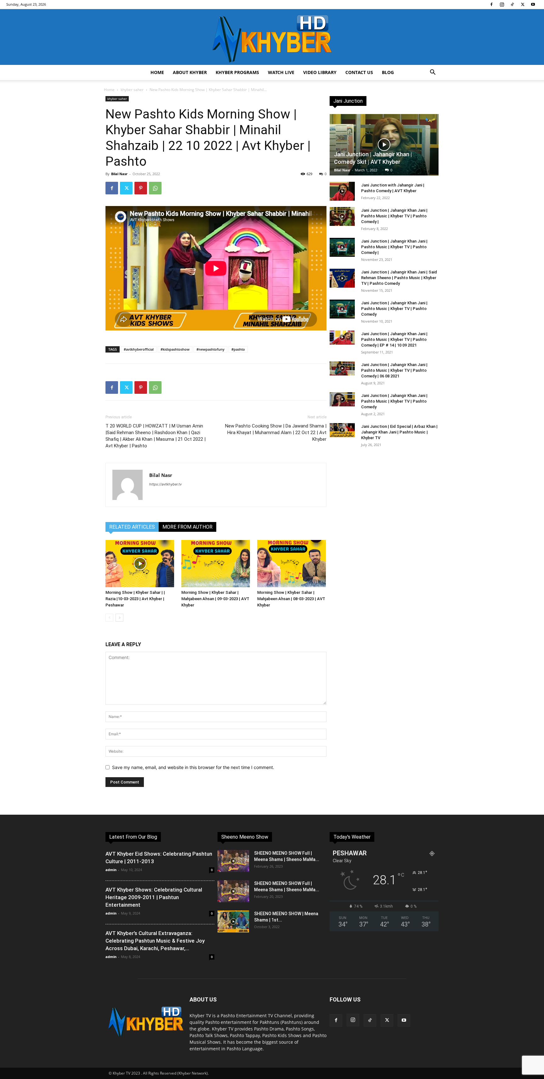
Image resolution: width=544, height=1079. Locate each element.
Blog (388, 72)
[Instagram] (502, 4)
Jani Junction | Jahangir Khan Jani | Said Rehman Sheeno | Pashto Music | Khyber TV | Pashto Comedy (399, 278)
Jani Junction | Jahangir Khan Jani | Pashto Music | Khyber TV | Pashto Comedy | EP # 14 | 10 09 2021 (394, 339)
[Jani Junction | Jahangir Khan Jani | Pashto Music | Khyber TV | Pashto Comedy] (342, 309)
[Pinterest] (140, 188)
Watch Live (281, 72)
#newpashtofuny (210, 349)
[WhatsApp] (155, 188)
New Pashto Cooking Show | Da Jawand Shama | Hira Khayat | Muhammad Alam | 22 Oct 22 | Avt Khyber (275, 432)
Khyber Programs (237, 72)
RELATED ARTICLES (132, 527)
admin (110, 869)
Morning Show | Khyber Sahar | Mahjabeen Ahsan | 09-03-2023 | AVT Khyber (215, 598)
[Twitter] (522, 4)
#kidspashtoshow (175, 349)
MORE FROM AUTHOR (187, 527)
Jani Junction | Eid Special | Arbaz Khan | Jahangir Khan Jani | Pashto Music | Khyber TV (399, 432)
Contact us (359, 72)
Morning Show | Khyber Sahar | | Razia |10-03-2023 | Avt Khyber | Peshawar (135, 598)
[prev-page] (109, 618)
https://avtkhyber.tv (165, 484)
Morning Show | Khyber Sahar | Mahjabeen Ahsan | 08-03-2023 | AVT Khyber (291, 598)
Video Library (320, 72)
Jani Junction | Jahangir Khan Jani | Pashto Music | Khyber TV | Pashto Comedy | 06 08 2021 (394, 370)
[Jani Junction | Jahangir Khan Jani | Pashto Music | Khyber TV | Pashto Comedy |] (342, 216)
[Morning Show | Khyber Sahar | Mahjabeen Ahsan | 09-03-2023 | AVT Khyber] (216, 563)
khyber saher (132, 89)
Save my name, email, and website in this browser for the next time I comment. (193, 767)
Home (157, 72)
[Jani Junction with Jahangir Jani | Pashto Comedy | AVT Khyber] (342, 191)
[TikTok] (512, 4)
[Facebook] (491, 4)
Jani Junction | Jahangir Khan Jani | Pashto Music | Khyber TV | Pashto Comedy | (394, 216)
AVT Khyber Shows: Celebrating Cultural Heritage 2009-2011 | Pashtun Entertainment (153, 897)
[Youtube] (533, 4)
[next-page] (119, 618)
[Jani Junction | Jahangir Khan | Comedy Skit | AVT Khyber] (384, 144)
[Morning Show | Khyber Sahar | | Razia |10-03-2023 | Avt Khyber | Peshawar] (140, 563)
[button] (432, 73)
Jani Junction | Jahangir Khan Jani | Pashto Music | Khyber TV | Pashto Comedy (394, 309)
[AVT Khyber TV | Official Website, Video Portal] (272, 37)
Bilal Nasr (119, 173)
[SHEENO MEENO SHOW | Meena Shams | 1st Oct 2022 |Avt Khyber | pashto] (233, 921)
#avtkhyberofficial (139, 349)
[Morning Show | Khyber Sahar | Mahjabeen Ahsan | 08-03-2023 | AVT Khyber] (291, 563)
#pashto (238, 349)
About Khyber (190, 72)
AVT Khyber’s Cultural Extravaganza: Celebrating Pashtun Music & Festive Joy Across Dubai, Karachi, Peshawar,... (155, 940)
